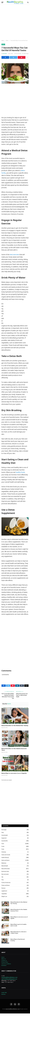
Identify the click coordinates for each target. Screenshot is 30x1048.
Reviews (3, 888)
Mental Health (5, 865)
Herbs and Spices (5, 860)
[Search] (28, 2)
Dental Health (5, 835)
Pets (3, 879)
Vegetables (4, 893)
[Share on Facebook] (5, 57)
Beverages (4, 829)
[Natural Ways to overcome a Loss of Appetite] (15, 763)
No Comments (18, 53)
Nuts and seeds (5, 874)
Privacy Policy (4, 962)
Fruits (3, 849)
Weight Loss (4, 896)
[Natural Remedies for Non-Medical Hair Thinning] (15, 715)
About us (3, 958)
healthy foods (20, 472)
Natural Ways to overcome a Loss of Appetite (14, 773)
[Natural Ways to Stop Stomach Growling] (5, 940)
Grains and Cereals (6, 854)
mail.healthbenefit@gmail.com (9, 979)
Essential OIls (5, 840)
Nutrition (3, 994)
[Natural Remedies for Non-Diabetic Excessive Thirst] (15, 738)
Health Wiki (4, 992)
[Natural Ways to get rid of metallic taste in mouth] (5, 926)
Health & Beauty (5, 857)
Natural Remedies (6, 868)
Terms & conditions (6, 963)
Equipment (4, 838)
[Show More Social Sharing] (27, 57)
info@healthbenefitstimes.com (9, 977)
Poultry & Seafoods (6, 882)
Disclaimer (3, 965)
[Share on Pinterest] (21, 57)
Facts (3, 44)
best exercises (14, 255)
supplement (4, 890)
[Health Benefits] (15, 2)
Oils (2, 877)
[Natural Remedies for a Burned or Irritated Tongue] (5, 933)
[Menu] (2, 2)
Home (2, 957)
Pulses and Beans (6, 885)
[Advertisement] (15, 22)
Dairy (3, 832)
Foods (3, 846)
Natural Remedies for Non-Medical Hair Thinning (14, 725)
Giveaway (4, 852)
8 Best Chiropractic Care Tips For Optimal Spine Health (22, 695)
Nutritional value (5, 871)
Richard (5, 53)
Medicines (4, 863)
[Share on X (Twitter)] (13, 57)
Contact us (4, 960)
